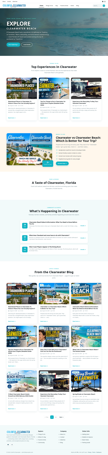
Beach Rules (85, 440)
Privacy (89, 452)
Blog (77, 5)
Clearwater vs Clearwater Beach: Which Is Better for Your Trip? (78, 139)
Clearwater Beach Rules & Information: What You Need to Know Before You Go (53, 223)
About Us (62, 434)
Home (41, 5)
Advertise (15, 1)
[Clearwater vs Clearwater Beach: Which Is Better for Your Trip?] (29, 149)
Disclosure (98, 452)
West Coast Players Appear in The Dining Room (45, 247)
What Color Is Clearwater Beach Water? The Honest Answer (85, 350)
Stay (56, 5)
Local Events (26, 44)
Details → (83, 225)
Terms (93, 452)
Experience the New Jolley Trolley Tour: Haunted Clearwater (85, 102)
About (4, 1)
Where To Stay (42, 437)
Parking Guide (86, 442)
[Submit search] (104, 6)
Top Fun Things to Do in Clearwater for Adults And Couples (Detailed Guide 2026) (53, 103)
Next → (61, 417)
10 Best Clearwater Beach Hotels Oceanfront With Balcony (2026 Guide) (20, 395)
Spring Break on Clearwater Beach (84, 394)
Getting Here (85, 434)
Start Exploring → (13, 44)
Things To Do (49, 5)
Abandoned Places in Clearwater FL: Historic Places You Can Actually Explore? (21, 102)
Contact (9, 1)
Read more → (11, 118)
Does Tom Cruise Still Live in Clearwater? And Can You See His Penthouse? (53, 350)
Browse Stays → (62, 163)
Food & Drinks (64, 5)
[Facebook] (102, 1)
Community (41, 442)
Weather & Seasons (87, 437)
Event (72, 5)
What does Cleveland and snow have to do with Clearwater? (49, 235)
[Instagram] (104, 1)
